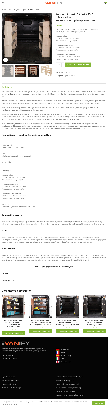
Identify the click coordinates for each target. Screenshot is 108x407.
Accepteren (98, 403)
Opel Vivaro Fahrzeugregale (65, 380)
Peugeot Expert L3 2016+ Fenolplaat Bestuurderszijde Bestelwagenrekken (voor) (40, 322)
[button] (4, 38)
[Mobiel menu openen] (3, 3)
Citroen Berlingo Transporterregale (67, 384)
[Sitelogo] (54, 3)
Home (4, 10)
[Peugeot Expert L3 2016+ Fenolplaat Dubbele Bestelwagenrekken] (94, 306)
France (63, 352)
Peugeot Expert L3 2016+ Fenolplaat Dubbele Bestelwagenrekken (94, 322)
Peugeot (17, 10)
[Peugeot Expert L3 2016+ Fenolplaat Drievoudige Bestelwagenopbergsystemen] (67, 306)
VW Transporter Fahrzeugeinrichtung (68, 388)
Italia (62, 359)
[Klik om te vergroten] (5, 60)
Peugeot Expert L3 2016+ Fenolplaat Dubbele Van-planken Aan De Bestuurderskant (13, 323)
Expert (24, 10)
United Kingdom (66, 362)
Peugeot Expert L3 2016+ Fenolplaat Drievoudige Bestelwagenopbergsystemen (67, 322)
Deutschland (65, 349)
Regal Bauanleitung (8, 377)
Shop (9, 10)
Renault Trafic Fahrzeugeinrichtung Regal (70, 395)
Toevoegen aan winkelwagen (78, 65)
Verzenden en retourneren (10, 380)
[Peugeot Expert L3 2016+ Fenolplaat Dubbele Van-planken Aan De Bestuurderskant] (13, 306)
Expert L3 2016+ (34, 10)
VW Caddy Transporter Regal (65, 391)
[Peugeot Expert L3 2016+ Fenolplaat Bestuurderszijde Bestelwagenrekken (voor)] (40, 306)
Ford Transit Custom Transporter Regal (69, 377)
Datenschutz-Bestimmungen (11, 388)
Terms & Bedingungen (9, 384)
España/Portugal (66, 356)
